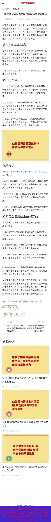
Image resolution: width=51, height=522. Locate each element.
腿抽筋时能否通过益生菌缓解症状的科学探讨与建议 (35, 328)
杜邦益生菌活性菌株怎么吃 (32, 302)
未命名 (8, 9)
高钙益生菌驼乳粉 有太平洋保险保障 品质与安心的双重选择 (25, 468)
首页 (3, 9)
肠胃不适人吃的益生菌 (10, 307)
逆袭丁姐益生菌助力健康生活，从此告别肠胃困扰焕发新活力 (24, 379)
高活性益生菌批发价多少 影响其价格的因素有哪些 (16, 328)
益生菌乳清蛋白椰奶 (15, 302)
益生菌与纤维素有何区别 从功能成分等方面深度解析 (25, 424)
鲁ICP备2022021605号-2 (25, 506)
